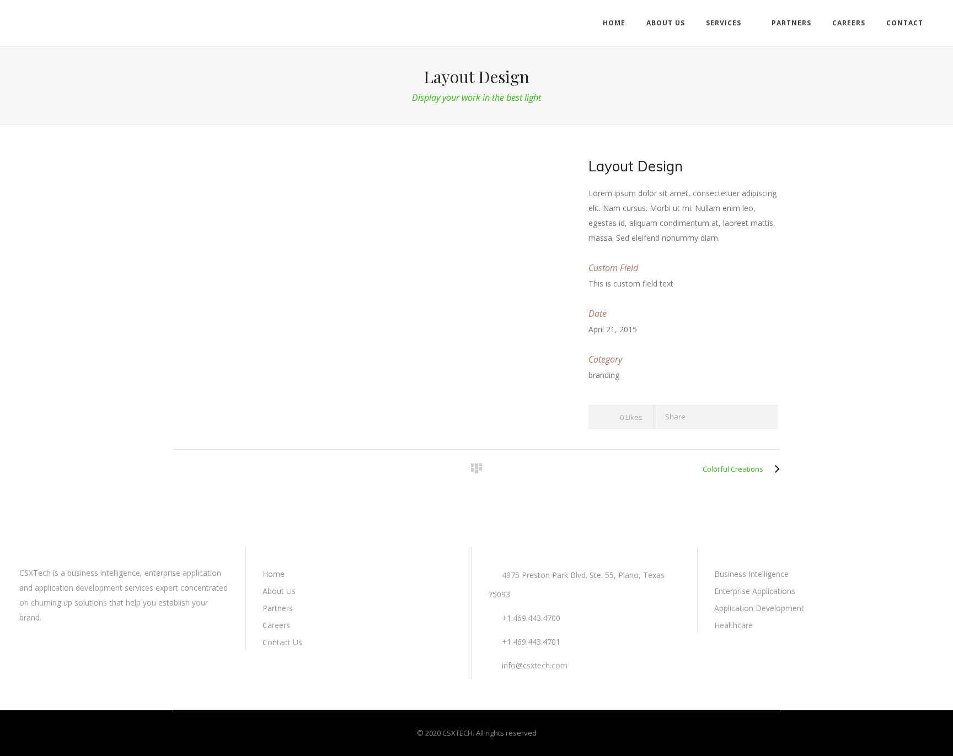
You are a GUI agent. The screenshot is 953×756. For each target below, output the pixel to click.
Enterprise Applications (754, 591)
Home (274, 574)
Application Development (759, 608)
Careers (276, 625)
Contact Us (282, 642)
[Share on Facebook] (702, 417)
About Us (279, 591)
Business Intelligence (751, 574)
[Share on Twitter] (721, 417)
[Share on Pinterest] (761, 417)
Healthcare (733, 625)
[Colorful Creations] (774, 468)
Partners (278, 608)
